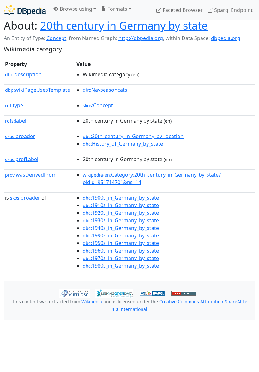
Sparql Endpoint (233, 10)
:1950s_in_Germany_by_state (121, 243)
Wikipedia (91, 302)
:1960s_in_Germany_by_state (121, 250)
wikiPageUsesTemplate (37, 89)
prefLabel (21, 159)
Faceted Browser (182, 10)
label (15, 120)
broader (20, 136)
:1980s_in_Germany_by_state (121, 265)
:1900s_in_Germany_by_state (121, 197)
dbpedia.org (225, 38)
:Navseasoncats (105, 89)
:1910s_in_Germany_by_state (121, 205)
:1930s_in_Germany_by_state (121, 220)
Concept (56, 38)
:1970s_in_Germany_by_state (121, 258)
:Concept (98, 105)
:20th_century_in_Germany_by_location (133, 136)
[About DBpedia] (25, 10)
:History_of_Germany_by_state (123, 143)
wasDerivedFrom (31, 174)
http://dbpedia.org (140, 38)
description (23, 74)
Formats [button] (116, 8)
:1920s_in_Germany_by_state (121, 212)
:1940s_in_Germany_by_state (121, 227)
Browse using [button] (75, 8)
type (14, 105)
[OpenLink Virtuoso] (74, 292)
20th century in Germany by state (124, 25)
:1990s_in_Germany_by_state (121, 235)
